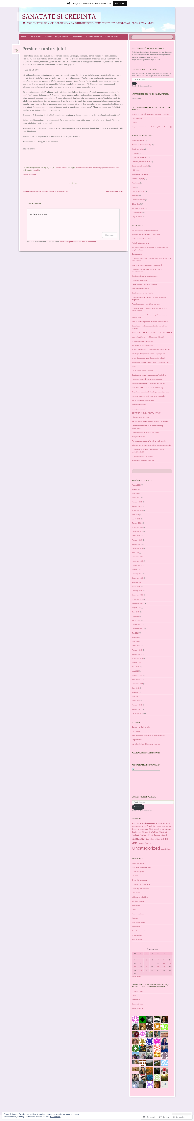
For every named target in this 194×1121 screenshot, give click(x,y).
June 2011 (135, 688)
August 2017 (136, 569)
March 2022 (136, 519)
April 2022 (135, 514)
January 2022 (136, 523)
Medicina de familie (94, 37)
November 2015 (137, 599)
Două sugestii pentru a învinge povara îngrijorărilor (149, 375)
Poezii (134, 187)
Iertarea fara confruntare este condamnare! (147, 265)
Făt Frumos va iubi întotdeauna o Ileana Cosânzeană (150, 421)
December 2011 (137, 684)
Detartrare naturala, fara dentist (143, 456)
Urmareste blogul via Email (144, 69)
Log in (134, 995)
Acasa (23, 37)
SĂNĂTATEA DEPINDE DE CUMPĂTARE (146, 234)
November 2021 (137, 527)
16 (170, 963)
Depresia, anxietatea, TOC (141, 162)
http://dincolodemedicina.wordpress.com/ (146, 744)
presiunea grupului (99, 167)
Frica (133, 366)
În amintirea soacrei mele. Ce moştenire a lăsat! (148, 358)
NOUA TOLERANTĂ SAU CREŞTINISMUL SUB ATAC (150, 114)
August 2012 (136, 662)
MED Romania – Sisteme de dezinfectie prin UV (148, 735)
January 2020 (136, 544)
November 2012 (137, 658)
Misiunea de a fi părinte (140, 174)
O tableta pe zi (112, 37)
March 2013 (136, 646)
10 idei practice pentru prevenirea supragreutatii (148, 354)
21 (158, 967)
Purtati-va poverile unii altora (141, 239)
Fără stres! (136, 170)
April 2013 (135, 641)
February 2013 (137, 650)
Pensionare (136, 183)
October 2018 (136, 565)
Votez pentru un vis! (139, 409)
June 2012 (135, 667)
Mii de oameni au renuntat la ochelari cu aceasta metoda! (151, 445)
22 (164, 967)
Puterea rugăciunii (138, 191)
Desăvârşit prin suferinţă (140, 166)
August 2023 (136, 485)
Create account (137, 991)
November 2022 (137, 510)
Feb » (139, 977)
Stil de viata (136, 204)
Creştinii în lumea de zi (139, 157)
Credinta (135, 153)
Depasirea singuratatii (139, 280)
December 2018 (137, 557)
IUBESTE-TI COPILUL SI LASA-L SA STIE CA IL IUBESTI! (152, 333)
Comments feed (137, 1004)
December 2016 (137, 578)
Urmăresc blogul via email (144, 797)
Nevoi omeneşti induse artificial (142, 341)
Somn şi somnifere (138, 200)
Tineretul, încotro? (61, 167)
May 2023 (135, 489)
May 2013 (135, 637)
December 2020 (137, 531)
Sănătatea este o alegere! (141, 417)
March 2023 (136, 497)
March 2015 (136, 620)
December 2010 (137, 713)
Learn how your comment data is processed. (78, 242)
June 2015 (135, 612)
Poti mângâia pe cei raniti (140, 243)
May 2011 (135, 692)
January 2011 (136, 709)
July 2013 (135, 633)
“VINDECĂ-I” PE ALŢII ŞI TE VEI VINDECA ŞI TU (149, 387)
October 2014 (136, 624)
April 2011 (135, 696)
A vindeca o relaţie (138, 140)
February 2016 (137, 591)
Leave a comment (29, 174)
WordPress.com (137, 1008)
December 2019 (137, 548)
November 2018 (137, 561)
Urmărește (138, 807)
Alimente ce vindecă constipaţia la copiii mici (147, 379)
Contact (48, 37)
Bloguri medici (136, 740)
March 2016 (136, 586)
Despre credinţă (61, 37)
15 (164, 963)
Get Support (136, 731)
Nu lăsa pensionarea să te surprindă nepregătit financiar (151, 349)
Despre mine (77, 37)
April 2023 (135, 493)
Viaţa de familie (137, 217)
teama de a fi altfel (112, 167)
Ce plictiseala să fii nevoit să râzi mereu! (145, 432)
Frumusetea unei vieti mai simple (143, 460)
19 (146, 967)
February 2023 (137, 502)
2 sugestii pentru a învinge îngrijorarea (145, 230)
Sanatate (135, 195)
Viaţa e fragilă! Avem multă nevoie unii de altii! (148, 337)
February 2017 (137, 574)
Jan (16, 48)
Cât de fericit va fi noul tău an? (142, 371)
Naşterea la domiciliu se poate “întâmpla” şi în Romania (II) (44, 191)
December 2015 (137, 595)
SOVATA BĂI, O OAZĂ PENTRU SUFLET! (146, 413)
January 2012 (136, 679)
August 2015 (136, 607)
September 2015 (137, 603)
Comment (109, 235)
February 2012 (137, 675)
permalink (36, 170)
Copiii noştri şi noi (138, 149)
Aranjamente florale (138, 437)
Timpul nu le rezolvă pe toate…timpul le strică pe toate (150, 362)
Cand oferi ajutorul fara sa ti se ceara (144, 276)
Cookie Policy (55, 1117)
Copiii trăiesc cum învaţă (115, 191)
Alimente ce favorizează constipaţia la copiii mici (148, 383)
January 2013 (136, 654)
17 (135, 967)
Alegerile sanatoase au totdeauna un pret (146, 304)
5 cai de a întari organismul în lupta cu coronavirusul (150, 322)
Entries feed (136, 1000)
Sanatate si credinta (59, 16)
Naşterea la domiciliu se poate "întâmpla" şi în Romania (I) (152, 127)
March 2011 (136, 701)
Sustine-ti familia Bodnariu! (141, 727)
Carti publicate (35, 37)
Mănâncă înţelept (138, 179)
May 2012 (135, 671)
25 (141, 970)
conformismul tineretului (84, 167)
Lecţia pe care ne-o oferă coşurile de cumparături (149, 396)
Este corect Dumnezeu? (140, 289)
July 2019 (135, 553)
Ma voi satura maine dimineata (142, 345)
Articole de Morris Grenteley (141, 145)
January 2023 (136, 506)
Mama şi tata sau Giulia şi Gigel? (143, 400)
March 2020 (136, 536)
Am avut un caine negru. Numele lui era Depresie (149, 441)
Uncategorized (137, 212)
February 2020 (137, 540)
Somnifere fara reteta (139, 404)
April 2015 (135, 616)
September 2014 (137, 629)
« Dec (134, 977)
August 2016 (136, 582)
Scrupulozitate (137, 254)
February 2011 (137, 705)
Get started (119, 3)
